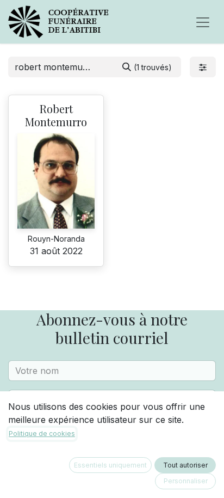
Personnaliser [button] (186, 481)
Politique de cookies (42, 433)
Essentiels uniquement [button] (110, 465)
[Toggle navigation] (203, 21)
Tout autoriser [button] (185, 465)
